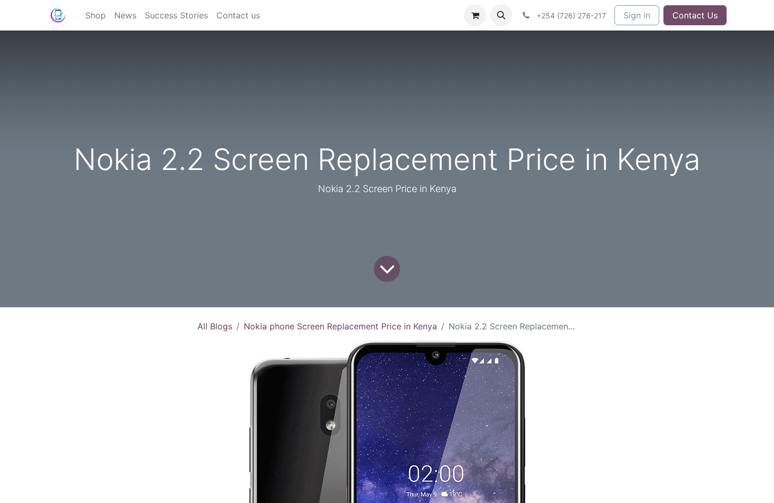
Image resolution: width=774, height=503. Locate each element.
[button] (501, 15)
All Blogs (214, 326)
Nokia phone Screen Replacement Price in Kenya (340, 326)
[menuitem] (95, 15)
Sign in (636, 15)
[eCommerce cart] (475, 15)
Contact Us (695, 15)
